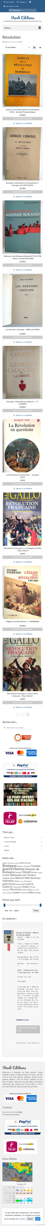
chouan (27, 866)
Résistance (6, 890)
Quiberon (7, 886)
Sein (34, 890)
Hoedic (18, 872)
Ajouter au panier (22, 118)
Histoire (18, 868)
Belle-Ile (23, 863)
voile (30, 892)
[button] (22, 123)
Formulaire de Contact (10, 1114)
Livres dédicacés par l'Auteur (19, 875)
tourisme (9, 893)
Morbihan (35, 878)
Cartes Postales (10, 841)
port (24, 884)
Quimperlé (17, 887)
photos (17, 1084)
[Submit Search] (10, 10)
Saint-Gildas (27, 889)
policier (18, 884)
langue (40, 872)
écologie (37, 892)
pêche (29, 884)
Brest (29, 863)
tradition (17, 892)
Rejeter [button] (30, 1219)
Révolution (16, 889)
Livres (6, 846)
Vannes (24, 892)
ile (32, 872)
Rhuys (32, 887)
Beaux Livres (9, 837)
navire (22, 881)
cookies (22, 1218)
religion (26, 886)
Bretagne (9, 865)
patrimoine (8, 884)
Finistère (35, 866)
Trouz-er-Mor (30, 1084)
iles (35, 872)
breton (20, 866)
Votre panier (12, 6)
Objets (6, 850)
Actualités (29, 1082)
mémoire (7, 880)
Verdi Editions (22, 17)
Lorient (5, 878)
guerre (7, 868)
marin (12, 878)
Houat (26, 872)
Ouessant (27, 881)
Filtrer (36, 910)
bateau (17, 863)
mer (27, 877)
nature (17, 880)
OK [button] (38, 1219)
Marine (19, 878)
